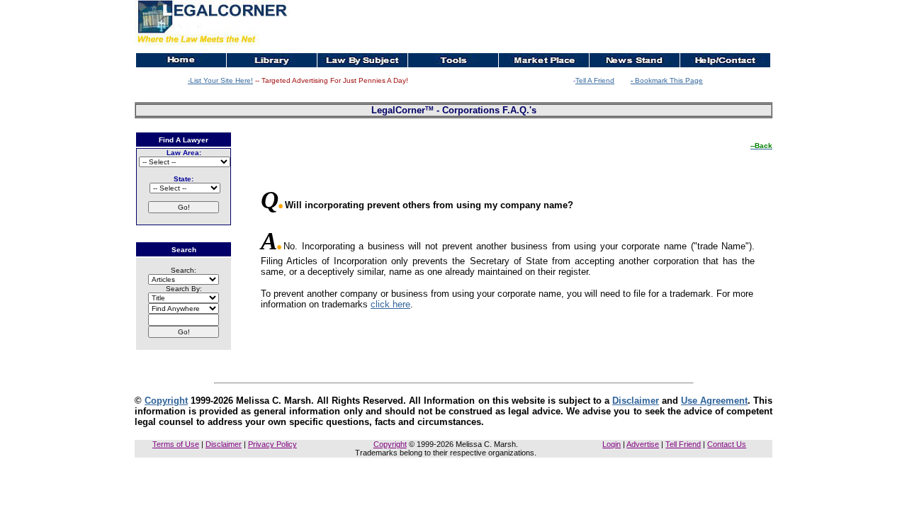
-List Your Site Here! (220, 80)
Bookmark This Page (667, 80)
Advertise (642, 444)
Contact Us (726, 444)
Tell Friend (683, 444)
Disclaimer (635, 400)
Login (611, 444)
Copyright (166, 400)
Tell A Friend (594, 80)
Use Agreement (714, 400)
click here (390, 304)
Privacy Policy (272, 444)
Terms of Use (175, 444)
